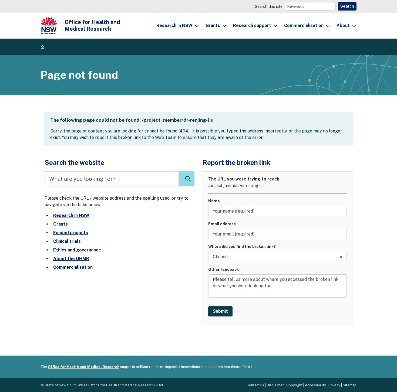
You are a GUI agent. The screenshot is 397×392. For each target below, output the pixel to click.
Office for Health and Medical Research (83, 367)
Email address (222, 223)
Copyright (294, 385)
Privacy (334, 385)
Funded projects (70, 232)
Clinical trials (67, 241)
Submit (220, 311)
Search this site (268, 6)
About (343, 25)
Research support (252, 25)
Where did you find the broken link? (242, 246)
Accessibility (315, 385)
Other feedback (223, 269)
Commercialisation (304, 25)
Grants (213, 25)
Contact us (255, 385)
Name (214, 201)
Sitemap (349, 385)
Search (347, 6)
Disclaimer (275, 385)
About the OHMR (71, 258)
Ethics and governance (77, 250)
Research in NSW (174, 25)
